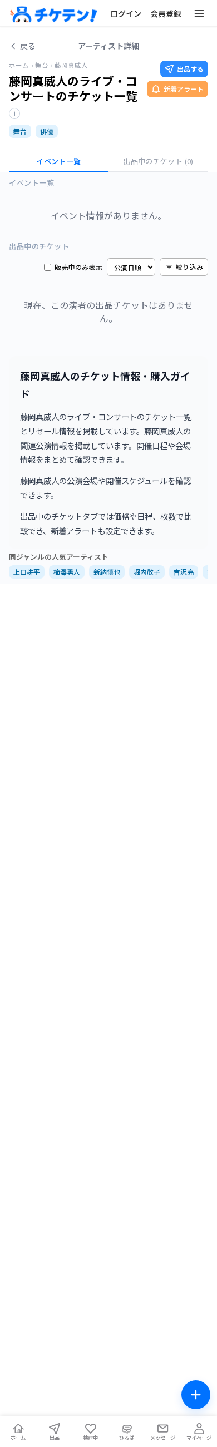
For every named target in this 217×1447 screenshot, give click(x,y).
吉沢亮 (184, 571)
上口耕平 (26, 571)
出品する (190, 68)
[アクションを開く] (195, 1394)
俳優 (46, 131)
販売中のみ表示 (78, 267)
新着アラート (184, 88)
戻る (28, 45)
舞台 (41, 65)
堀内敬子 (147, 571)
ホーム (19, 65)
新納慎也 (106, 571)
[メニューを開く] (199, 13)
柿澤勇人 (66, 571)
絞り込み (189, 266)
